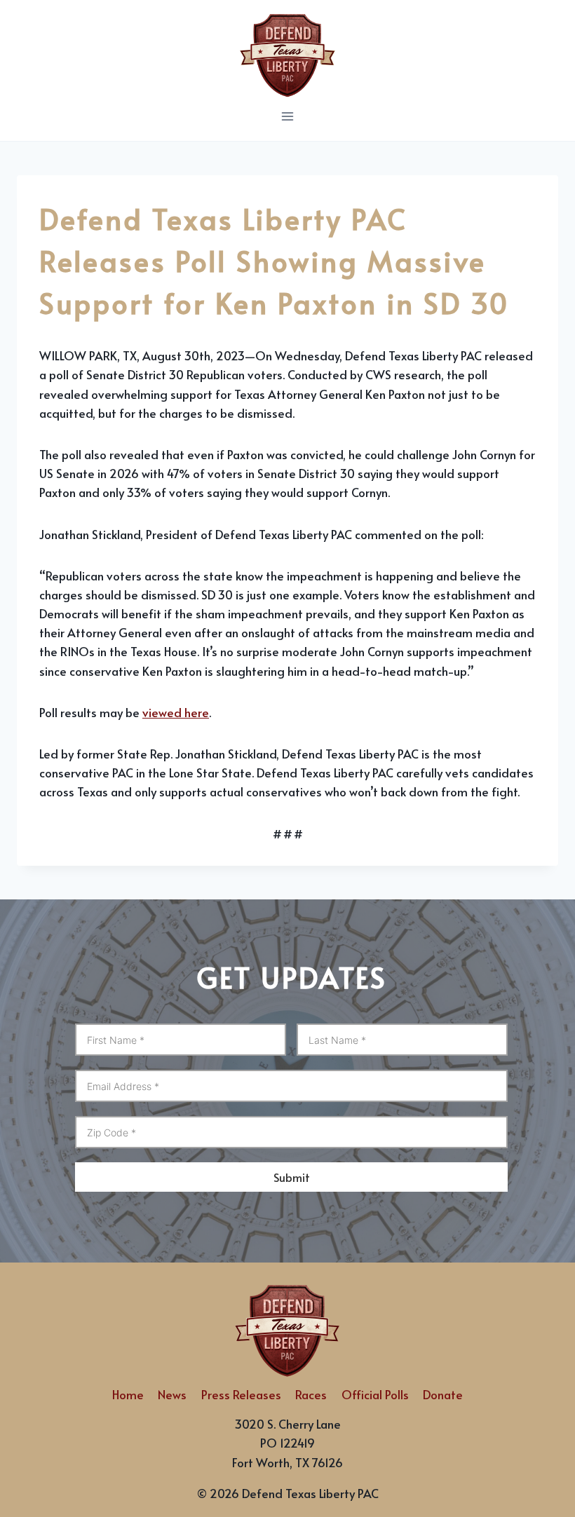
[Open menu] (288, 116)
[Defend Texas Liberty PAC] (287, 52)
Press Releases (241, 1394)
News (172, 1394)
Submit (291, 1177)
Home (128, 1394)
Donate (443, 1394)
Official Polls (375, 1394)
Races (311, 1394)
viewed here (175, 712)
